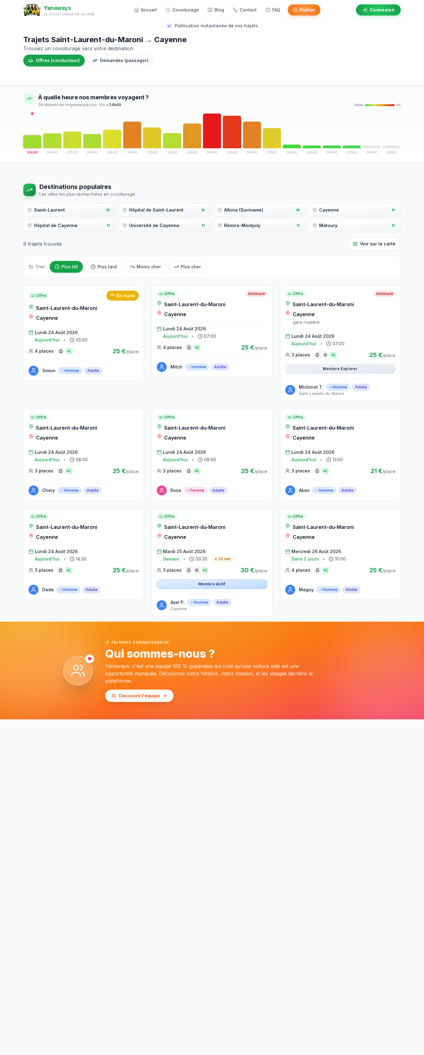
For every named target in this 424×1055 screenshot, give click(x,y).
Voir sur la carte (377, 243)
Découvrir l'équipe (139, 695)
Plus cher (191, 266)
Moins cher (149, 266)
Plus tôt (69, 266)
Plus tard (107, 266)
